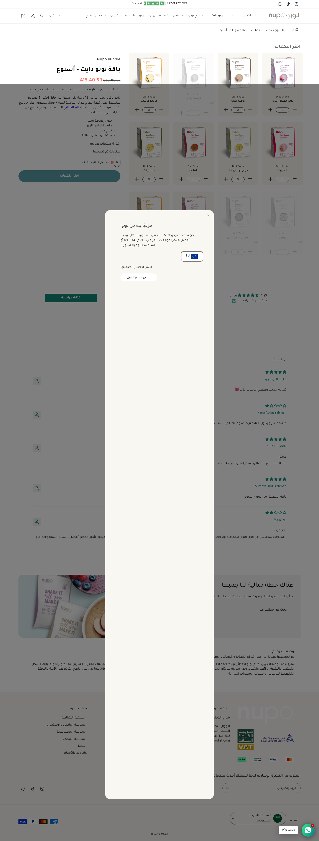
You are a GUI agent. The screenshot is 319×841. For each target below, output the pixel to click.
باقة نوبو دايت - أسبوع (232, 30)
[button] (247, 16)
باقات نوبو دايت (277, 30)
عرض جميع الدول (139, 277)
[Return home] (296, 30)
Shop (257, 30)
